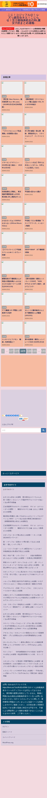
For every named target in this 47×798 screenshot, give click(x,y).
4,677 (11, 351)
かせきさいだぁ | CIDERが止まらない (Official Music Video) (12, 223)
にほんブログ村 (7, 424)
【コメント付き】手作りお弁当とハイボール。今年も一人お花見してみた (34, 165)
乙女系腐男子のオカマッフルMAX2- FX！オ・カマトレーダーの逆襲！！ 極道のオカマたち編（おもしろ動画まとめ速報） (23, 509)
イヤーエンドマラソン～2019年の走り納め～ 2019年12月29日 (12, 165)
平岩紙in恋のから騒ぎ (33, 191)
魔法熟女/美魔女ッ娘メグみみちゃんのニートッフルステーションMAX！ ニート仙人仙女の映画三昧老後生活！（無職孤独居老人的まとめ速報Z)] (23, 518)
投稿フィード (7, 732)
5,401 (43, 351)
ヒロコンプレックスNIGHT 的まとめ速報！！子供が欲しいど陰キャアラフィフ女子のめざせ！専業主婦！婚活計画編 (23, 673)
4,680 (29, 351)
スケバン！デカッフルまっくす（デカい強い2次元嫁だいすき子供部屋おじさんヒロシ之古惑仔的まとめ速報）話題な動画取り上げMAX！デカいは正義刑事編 (23, 626)
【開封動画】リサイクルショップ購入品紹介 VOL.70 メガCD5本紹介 (34, 101)
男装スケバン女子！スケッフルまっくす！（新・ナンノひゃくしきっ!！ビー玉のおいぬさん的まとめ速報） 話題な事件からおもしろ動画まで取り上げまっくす (23, 565)
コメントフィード (9, 737)
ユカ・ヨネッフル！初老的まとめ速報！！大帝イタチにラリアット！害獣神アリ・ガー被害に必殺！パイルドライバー (23, 607)
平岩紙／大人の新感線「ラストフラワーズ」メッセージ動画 (34, 223)
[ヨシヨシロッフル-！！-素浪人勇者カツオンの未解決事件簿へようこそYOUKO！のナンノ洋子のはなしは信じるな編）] (23, 644)
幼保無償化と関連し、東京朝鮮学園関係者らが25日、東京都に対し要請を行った (11, 194)
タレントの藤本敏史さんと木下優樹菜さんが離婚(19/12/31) (34, 312)
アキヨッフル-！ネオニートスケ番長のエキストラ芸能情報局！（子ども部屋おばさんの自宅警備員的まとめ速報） (23, 635)
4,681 (34, 351)
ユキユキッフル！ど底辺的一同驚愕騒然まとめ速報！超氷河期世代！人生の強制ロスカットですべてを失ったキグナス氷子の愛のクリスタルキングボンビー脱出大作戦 (23, 663)
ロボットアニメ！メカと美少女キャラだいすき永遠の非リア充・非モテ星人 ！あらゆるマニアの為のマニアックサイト (23, 574)
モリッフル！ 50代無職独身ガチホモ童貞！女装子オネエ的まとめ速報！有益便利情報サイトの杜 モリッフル (23, 654)
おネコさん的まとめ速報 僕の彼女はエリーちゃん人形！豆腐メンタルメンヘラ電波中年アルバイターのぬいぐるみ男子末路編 (23, 499)
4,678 (16, 351)
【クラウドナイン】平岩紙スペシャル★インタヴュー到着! (11, 252)
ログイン (6, 726)
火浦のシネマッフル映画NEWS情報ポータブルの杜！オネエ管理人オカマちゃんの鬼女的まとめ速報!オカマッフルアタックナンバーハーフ (23, 597)
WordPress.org (8, 742)
